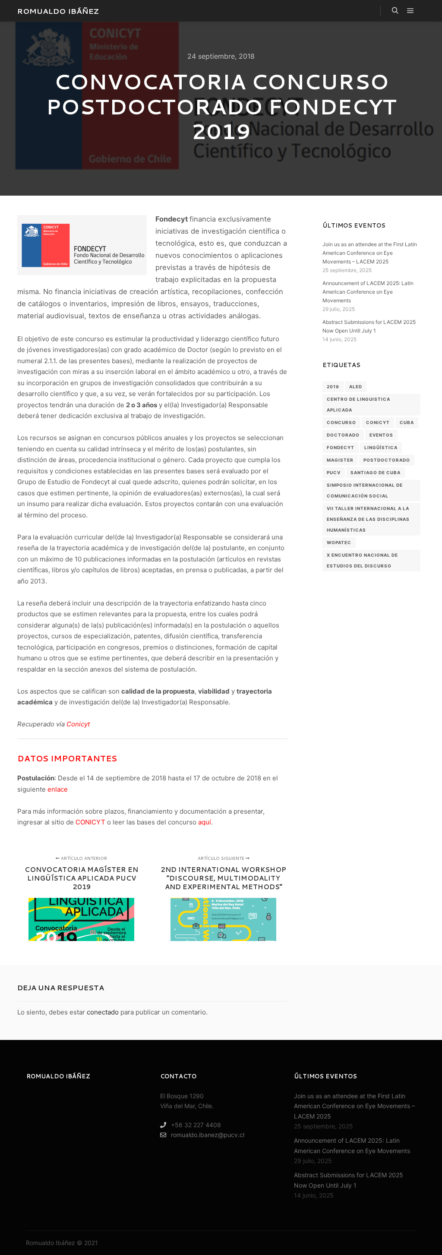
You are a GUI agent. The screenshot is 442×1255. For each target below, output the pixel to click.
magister (340, 460)
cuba (407, 422)
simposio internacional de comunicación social (365, 490)
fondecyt (340, 447)
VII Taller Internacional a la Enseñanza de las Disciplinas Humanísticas (368, 519)
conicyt (378, 422)
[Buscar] (395, 10)
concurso (341, 422)
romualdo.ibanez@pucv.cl (207, 1134)
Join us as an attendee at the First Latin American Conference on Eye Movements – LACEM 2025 (369, 253)
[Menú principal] (410, 10)
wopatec (339, 542)
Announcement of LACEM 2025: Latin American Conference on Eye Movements (368, 292)
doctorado (343, 434)
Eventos (381, 434)
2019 (333, 386)
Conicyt (78, 724)
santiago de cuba (375, 472)
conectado (103, 1012)
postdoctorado (386, 460)
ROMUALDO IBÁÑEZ (58, 11)
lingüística (381, 447)
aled (355, 386)
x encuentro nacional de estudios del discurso (362, 560)
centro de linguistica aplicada (358, 404)
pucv (334, 472)
